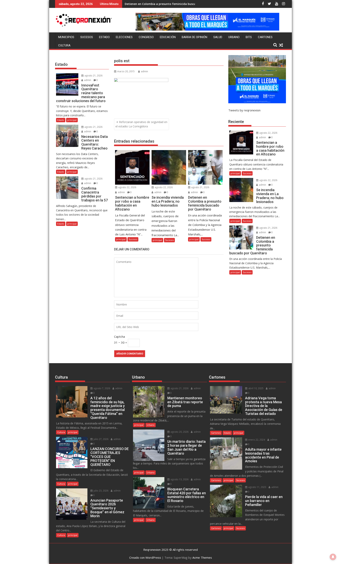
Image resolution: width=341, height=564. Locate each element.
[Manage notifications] (333, 557)
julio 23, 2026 (100, 490)
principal (121, 239)
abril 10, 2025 (255, 388)
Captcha (119, 336)
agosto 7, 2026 (101, 388)
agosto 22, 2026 (127, 187)
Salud (217, 37)
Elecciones (124, 37)
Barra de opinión (194, 37)
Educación (168, 37)
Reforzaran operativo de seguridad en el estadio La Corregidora (141, 124)
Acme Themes (202, 557)
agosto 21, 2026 (200, 187)
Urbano (234, 37)
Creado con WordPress (145, 557)
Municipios (66, 37)
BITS (249, 37)
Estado (104, 37)
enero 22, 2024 (256, 439)
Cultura (64, 45)
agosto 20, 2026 (179, 431)
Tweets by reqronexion (244, 110)
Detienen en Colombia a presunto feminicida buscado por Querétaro (172, 4)
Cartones (265, 37)
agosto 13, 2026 (179, 479)
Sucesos (86, 37)
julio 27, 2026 (100, 439)
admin (144, 71)
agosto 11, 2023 (257, 487)
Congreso (146, 37)
